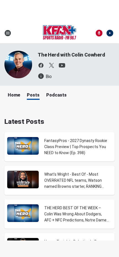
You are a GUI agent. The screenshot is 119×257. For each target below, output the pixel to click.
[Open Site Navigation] (7, 33)
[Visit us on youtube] (62, 65)
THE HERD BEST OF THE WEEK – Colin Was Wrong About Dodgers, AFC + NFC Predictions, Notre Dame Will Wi (75, 214)
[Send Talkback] (99, 33)
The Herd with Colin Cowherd (71, 55)
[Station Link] (59, 33)
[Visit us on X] (51, 65)
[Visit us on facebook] (41, 65)
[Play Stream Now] (110, 33)
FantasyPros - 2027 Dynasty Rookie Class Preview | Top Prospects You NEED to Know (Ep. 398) (75, 146)
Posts (33, 95)
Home (14, 95)
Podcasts (56, 95)
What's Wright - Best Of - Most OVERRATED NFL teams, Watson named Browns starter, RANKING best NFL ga (73, 180)
